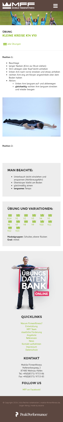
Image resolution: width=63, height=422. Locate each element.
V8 (24, 224)
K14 (9, 218)
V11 (49, 224)
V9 (33, 224)
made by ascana (37, 405)
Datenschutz (32, 349)
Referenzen (31, 338)
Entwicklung (31, 326)
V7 (17, 224)
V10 (41, 224)
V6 (8, 224)
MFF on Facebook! (32, 389)
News (31, 340)
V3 (33, 218)
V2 (24, 218)
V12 (9, 230)
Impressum (31, 346)
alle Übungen (14, 43)
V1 (17, 218)
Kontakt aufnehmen (31, 343)
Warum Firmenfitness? (31, 323)
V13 (17, 230)
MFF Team (31, 329)
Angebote (31, 335)
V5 (48, 218)
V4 (41, 218)
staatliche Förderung (31, 332)
